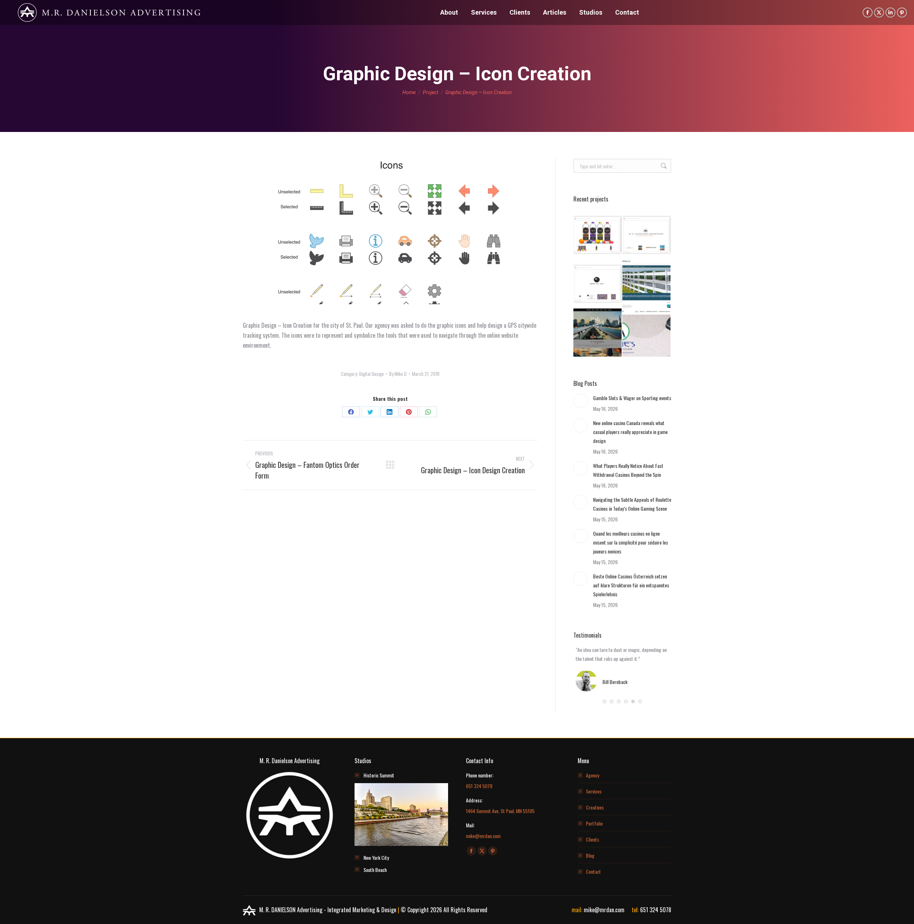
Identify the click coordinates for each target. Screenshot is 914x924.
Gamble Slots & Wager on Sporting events (632, 398)
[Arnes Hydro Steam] (646, 332)
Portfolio (594, 823)
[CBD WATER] (597, 235)
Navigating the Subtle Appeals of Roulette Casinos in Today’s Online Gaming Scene (632, 504)
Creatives (595, 807)
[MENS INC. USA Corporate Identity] (597, 284)
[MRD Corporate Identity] (646, 235)
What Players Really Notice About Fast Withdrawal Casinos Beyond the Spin (628, 470)
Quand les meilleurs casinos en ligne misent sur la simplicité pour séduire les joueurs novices (630, 542)
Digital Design (371, 373)
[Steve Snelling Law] (646, 284)
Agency (592, 775)
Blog (590, 855)
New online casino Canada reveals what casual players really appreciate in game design (630, 431)
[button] (604, 701)
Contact (593, 871)
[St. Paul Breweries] (597, 332)
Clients (592, 839)
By (398, 373)
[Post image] (580, 400)
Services (594, 791)
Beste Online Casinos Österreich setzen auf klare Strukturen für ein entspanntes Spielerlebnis (631, 585)
